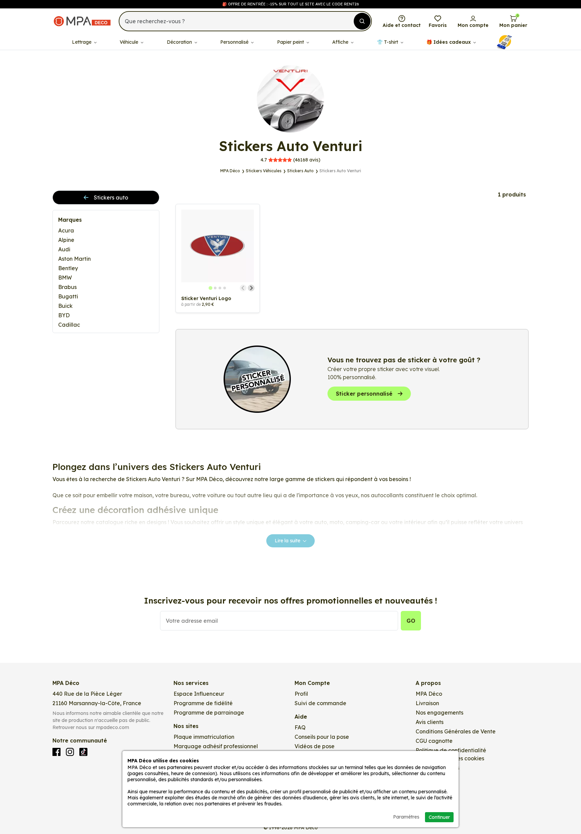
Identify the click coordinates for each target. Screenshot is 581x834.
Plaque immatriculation (203, 736)
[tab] (210, 288)
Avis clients (429, 722)
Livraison (427, 703)
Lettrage (82, 42)
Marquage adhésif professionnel (215, 746)
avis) (290, 159)
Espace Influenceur (198, 693)
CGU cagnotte (434, 740)
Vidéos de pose (315, 746)
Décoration (180, 42)
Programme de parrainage (208, 712)
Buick (65, 305)
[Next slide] (251, 288)
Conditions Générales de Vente (456, 731)
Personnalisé (235, 42)
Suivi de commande (320, 703)
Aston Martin (74, 258)
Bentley (68, 268)
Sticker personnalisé (364, 393)
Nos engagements (439, 712)
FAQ (300, 727)
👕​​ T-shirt (388, 42)
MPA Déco (429, 693)
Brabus (67, 287)
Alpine (66, 240)
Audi (64, 249)
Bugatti (68, 296)
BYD (64, 315)
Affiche (341, 42)
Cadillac (69, 324)
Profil (301, 693)
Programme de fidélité (203, 703)
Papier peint (291, 42)
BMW (65, 277)
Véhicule (130, 42)
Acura (66, 230)
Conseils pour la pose (322, 736)
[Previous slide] (243, 288)
